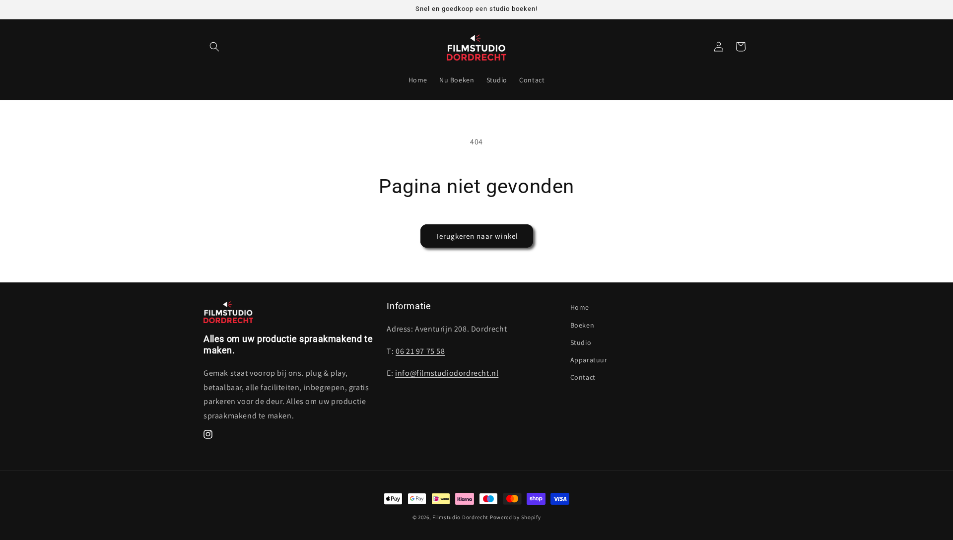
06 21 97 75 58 (420, 351)
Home (579, 307)
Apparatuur (589, 359)
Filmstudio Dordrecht (460, 517)
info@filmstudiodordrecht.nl (446, 373)
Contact (583, 377)
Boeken (582, 325)
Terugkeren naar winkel (476, 236)
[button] (214, 47)
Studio (581, 342)
